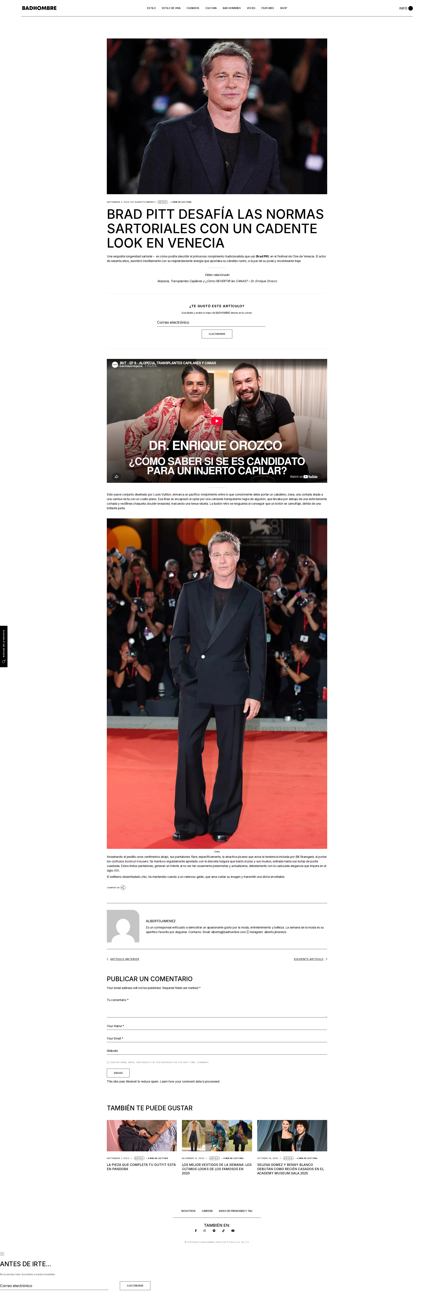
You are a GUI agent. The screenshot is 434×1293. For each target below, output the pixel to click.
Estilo (163, 202)
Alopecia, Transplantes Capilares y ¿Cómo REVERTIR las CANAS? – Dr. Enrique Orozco (217, 281)
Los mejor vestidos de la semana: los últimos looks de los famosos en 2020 (217, 1169)
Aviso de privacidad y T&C (236, 1211)
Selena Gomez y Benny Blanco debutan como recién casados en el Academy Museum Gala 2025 (290, 1169)
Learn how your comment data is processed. (190, 1081)
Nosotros (188, 1211)
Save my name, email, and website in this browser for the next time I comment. (160, 1062)
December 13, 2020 (193, 1158)
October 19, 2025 (267, 1158)
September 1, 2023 (118, 1158)
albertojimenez (143, 202)
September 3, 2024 (118, 202)
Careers (207, 1211)
